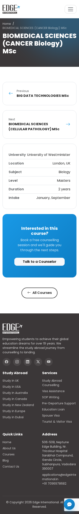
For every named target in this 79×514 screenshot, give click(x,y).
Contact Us (11, 466)
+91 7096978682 (54, 483)
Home (7, 24)
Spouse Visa (51, 415)
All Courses (42, 292)
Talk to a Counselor (39, 261)
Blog (6, 460)
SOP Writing (50, 397)
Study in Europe (14, 411)
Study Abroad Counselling (52, 383)
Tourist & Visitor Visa (57, 421)
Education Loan (53, 409)
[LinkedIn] (28, 362)
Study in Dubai (13, 417)
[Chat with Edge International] (69, 504)
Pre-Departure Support (59, 403)
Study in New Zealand (18, 405)
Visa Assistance (53, 391)
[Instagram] (17, 362)
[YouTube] (49, 362)
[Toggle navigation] (70, 9)
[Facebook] (7, 362)
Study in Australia (15, 393)
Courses (9, 454)
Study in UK (11, 381)
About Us (9, 448)
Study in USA (12, 387)
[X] (38, 362)
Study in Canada (15, 399)
